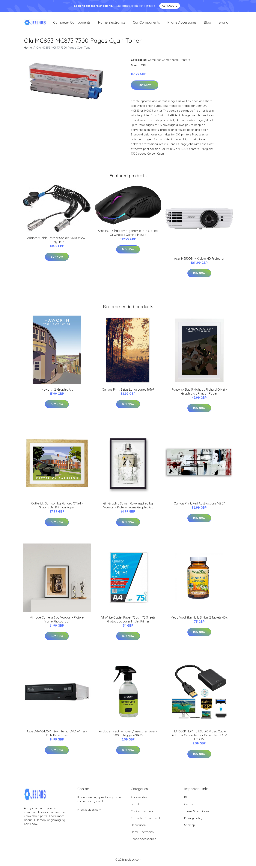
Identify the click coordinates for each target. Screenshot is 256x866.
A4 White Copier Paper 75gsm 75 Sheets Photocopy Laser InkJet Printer (128, 619)
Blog (207, 22)
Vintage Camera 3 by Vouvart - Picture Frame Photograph (57, 619)
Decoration (138, 825)
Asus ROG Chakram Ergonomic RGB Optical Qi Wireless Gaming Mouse (128, 233)
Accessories (139, 797)
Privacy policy (193, 818)
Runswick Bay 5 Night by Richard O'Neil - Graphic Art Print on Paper (199, 391)
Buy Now (144, 85)
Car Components (146, 22)
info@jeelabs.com (89, 809)
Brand (223, 22)
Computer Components (72, 22)
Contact (189, 804)
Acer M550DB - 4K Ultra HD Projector (199, 258)
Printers (185, 60)
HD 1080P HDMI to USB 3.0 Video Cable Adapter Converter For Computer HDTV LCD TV (199, 735)
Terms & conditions (196, 811)
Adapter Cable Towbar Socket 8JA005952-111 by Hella (57, 240)
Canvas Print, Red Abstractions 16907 (199, 503)
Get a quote (169, 5)
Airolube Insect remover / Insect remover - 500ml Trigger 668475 (128, 733)
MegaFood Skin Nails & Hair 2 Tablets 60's (199, 617)
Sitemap (189, 825)
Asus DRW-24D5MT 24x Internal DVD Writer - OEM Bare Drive (57, 733)
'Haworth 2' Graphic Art (57, 389)
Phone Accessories (181, 22)
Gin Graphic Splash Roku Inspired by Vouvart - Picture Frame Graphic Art (128, 505)
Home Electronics (111, 22)
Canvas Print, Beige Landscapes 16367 (128, 389)
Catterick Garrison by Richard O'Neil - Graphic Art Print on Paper (57, 505)
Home (28, 47)
